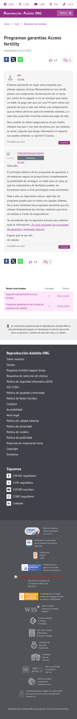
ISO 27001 (13, 387)
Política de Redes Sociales (22, 398)
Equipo (11, 364)
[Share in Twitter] (13, 59)
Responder (64, 143)
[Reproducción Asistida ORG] (22, 13)
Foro (16, 24)
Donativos (12, 454)
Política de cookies (18, 432)
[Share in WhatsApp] (20, 59)
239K (11, 4)
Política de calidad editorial (23, 420)
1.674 (70, 4)
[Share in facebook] (6, 59)
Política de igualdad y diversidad (25, 392)
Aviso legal (13, 415)
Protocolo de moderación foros (25, 443)
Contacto (12, 404)
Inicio (7, 24)
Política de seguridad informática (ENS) (30, 381)
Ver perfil (20, 79)
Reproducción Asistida (35, 24)
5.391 (26, 4)
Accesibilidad (14, 409)
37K (55, 4)
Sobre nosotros (15, 359)
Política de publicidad (19, 437)
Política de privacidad (19, 426)
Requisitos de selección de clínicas (27, 376)
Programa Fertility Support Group (26, 370)
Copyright (12, 448)
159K (42, 4)
